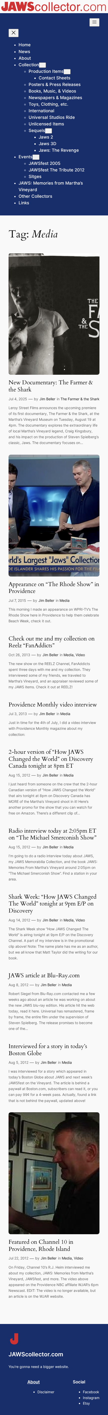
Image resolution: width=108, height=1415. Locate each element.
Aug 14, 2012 (19, 920)
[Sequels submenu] (48, 131)
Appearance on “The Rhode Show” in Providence (54, 588)
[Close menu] (14, 33)
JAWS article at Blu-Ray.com (44, 975)
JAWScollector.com (36, 1354)
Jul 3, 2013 (18, 714)
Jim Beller (47, 399)
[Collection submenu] (42, 65)
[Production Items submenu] (67, 71)
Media (65, 600)
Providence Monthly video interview (53, 704)
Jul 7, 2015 (17, 600)
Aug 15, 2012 (19, 775)
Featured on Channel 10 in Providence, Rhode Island (41, 1245)
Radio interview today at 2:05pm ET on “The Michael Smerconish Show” (52, 834)
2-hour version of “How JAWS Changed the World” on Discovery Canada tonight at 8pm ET (51, 758)
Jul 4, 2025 (18, 399)
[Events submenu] (35, 157)
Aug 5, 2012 (18, 1062)
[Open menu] (94, 22)
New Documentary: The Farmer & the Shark (51, 386)
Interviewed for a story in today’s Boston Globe (48, 1050)
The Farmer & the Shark (80, 399)
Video (80, 655)
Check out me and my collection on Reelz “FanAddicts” (52, 642)
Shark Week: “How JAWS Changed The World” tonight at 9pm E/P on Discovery (52, 903)
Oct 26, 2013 (19, 655)
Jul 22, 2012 (18, 1258)
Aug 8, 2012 (18, 985)
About (33, 1381)
